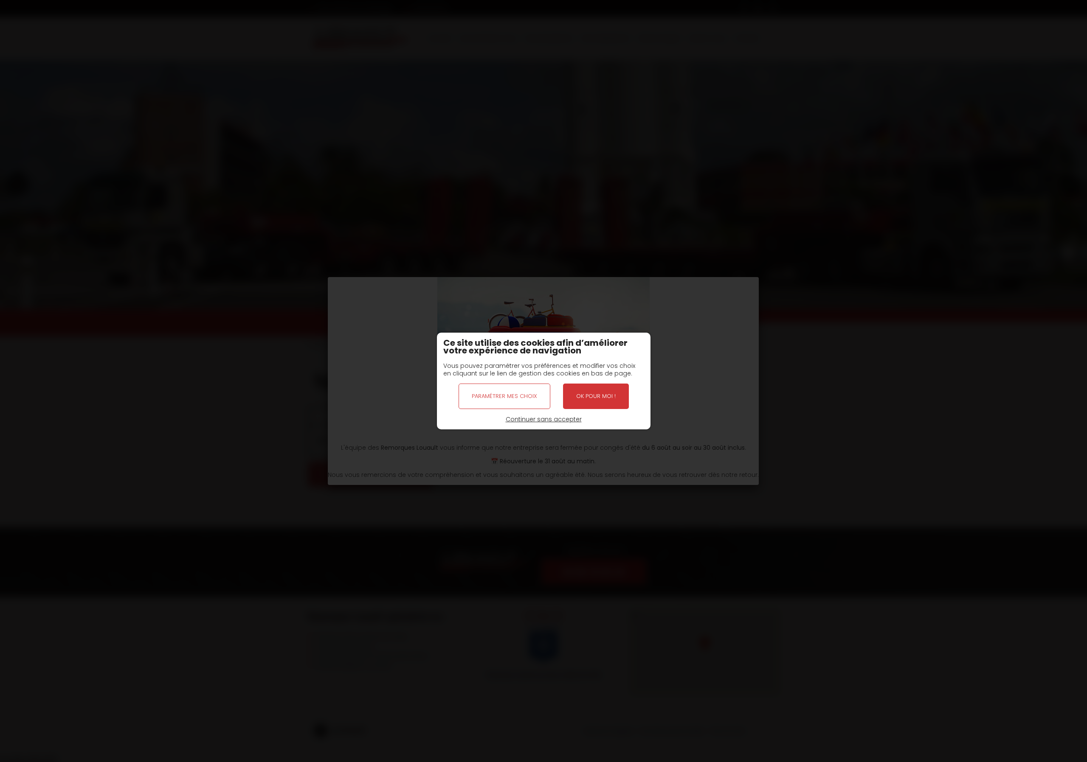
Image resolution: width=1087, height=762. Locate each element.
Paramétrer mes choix (504, 396)
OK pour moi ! (596, 396)
